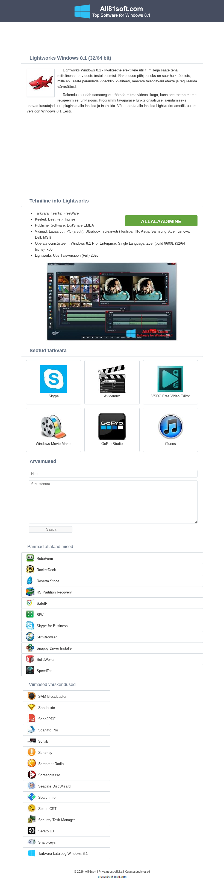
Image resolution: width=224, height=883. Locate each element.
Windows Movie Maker (54, 444)
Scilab (43, 741)
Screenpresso (49, 775)
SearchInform (49, 797)
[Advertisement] (112, 37)
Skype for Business (52, 626)
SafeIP (42, 603)
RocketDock (46, 570)
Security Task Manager (56, 820)
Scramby (45, 753)
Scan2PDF (46, 719)
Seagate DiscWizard (54, 786)
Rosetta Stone (48, 581)
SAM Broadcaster (52, 696)
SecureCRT (47, 809)
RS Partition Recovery (54, 592)
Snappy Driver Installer (55, 648)
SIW (40, 615)
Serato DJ (46, 831)
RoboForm (45, 559)
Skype (54, 396)
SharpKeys (47, 842)
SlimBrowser (47, 637)
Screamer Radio (51, 764)
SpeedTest (45, 671)
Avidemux (112, 396)
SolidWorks (46, 660)
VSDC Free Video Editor (170, 396)
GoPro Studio (112, 444)
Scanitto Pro (48, 730)
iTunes (170, 444)
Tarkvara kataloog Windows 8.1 (63, 854)
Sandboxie (46, 708)
